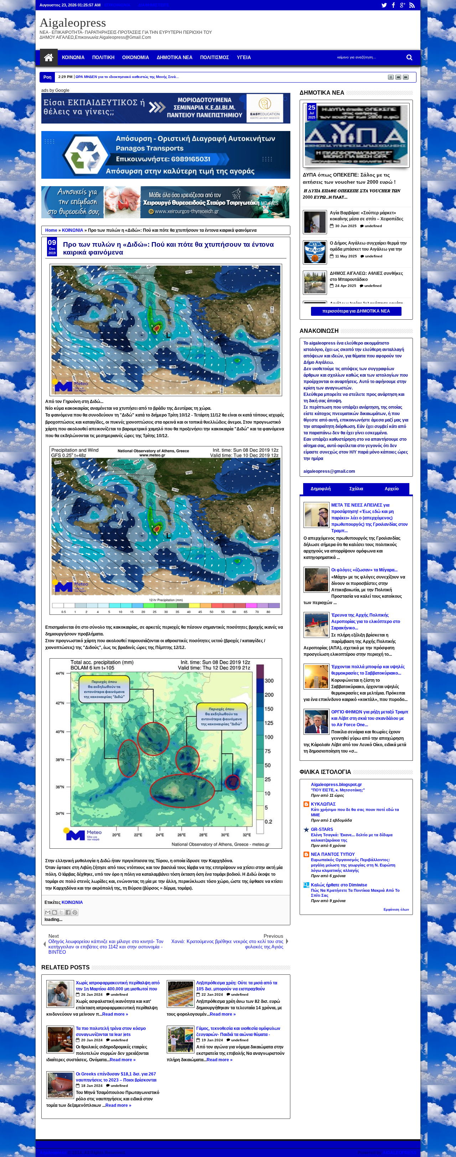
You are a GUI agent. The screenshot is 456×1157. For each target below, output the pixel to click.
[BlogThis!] (54, 912)
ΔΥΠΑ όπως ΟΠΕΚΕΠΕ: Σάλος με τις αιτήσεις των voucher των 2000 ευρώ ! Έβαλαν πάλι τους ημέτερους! (349, 178)
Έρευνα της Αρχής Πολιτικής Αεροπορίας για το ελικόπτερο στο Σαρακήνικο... (365, 621)
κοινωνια (73, 57)
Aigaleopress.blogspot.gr (336, 784)
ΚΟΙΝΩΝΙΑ (72, 902)
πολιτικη (103, 57)
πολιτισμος (214, 57)
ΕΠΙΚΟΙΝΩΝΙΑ (117, 5)
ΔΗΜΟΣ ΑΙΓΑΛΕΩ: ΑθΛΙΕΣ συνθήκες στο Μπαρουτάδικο (366, 276)
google (402, 5)
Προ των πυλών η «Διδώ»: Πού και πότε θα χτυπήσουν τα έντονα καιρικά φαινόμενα (168, 248)
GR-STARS (322, 829)
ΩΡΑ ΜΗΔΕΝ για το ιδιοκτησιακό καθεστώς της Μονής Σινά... (127, 77)
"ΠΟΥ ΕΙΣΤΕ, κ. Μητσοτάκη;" (338, 790)
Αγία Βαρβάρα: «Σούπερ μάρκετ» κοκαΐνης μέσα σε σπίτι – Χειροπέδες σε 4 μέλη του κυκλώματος (366, 216)
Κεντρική (49, 58)
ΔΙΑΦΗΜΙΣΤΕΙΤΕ (153, 5)
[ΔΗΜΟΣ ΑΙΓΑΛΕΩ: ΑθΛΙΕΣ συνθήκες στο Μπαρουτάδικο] (315, 283)
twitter (384, 5)
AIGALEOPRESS (399, 1152)
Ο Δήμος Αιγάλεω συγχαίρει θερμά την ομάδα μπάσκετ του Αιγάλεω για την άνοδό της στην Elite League (368, 247)
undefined (119, 994)
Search (409, 57)
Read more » (115, 1014)
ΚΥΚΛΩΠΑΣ (323, 804)
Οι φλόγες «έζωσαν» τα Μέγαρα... (364, 569)
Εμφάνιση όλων (396, 909)
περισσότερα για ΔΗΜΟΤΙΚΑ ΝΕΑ (356, 311)
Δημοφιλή (321, 488)
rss (411, 5)
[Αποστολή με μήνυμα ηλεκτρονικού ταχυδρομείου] (47, 912)
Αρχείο (392, 488)
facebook (393, 5)
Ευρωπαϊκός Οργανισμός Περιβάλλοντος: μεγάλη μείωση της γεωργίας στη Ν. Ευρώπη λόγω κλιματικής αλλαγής (353, 865)
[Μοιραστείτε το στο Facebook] (68, 912)
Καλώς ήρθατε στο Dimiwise (339, 885)
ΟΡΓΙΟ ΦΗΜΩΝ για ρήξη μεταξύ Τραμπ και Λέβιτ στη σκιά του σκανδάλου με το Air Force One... (369, 718)
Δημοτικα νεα (174, 57)
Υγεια (244, 57)
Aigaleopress (73, 23)
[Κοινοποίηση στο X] (61, 912)
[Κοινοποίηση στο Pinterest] (74, 912)
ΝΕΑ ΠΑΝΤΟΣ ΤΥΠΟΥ (333, 854)
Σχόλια (356, 488)
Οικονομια (135, 57)
